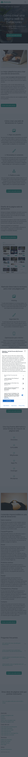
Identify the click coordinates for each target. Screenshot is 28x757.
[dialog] (14, 378)
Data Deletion (6, 405)
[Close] (25, 351)
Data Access (14, 405)
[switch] (23, 379)
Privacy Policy (22, 405)
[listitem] (14, 376)
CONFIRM (8, 400)
